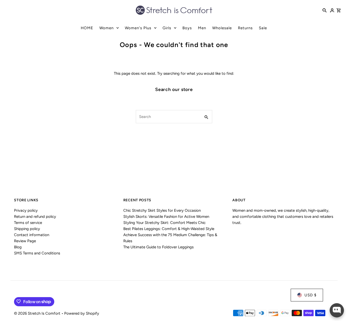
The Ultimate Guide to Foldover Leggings (158, 247)
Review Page (25, 241)
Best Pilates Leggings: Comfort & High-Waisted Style (168, 229)
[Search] (324, 10)
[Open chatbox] (337, 310)
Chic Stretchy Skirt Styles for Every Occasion (162, 210)
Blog (18, 247)
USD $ (310, 295)
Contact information (31, 235)
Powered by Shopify (81, 313)
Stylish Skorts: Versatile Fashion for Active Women (166, 217)
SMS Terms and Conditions (37, 253)
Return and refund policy (35, 217)
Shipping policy (27, 229)
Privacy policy (26, 210)
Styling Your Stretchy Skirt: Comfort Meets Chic (164, 223)
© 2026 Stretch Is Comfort (37, 313)
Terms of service (28, 223)
